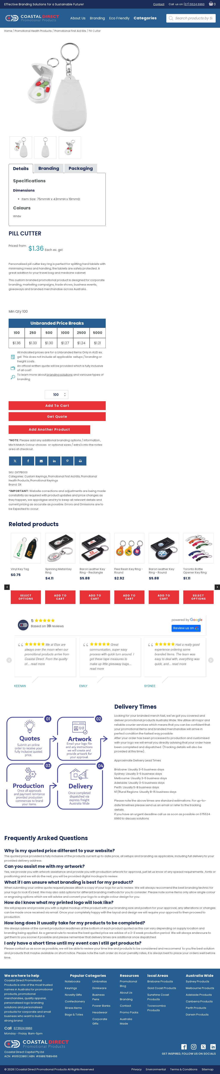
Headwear (99, 1012)
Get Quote (57, 416)
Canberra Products (199, 1001)
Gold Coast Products (161, 988)
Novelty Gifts (73, 995)
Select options (198, 597)
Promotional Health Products (33, 31)
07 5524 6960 (23, 1028)
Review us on (183, 628)
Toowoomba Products (156, 1008)
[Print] (80, 461)
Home (8, 31)
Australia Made (126, 1021)
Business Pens (98, 997)
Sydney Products (197, 981)
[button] (211, 4)
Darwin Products (197, 1015)
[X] (15, 461)
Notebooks (72, 981)
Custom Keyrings (35, 476)
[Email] (41, 461)
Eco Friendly (119, 18)
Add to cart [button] (95, 597)
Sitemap (208, 1069)
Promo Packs (129, 1012)
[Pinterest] (67, 461)
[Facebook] (28, 461)
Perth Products (196, 1008)
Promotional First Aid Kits (70, 31)
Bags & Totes (74, 1015)
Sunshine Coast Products (158, 997)
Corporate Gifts (99, 1021)
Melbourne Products (200, 988)
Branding (97, 18)
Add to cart (57, 405)
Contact (158, 4)
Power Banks (101, 1006)
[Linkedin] (54, 461)
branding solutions (60, 375)
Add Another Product (49, 429)
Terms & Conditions (183, 1069)
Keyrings (71, 988)
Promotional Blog (128, 983)
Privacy (136, 1069)
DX (19, 484)
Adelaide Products (199, 995)
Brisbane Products (160, 981)
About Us (78, 18)
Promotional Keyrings (44, 480)
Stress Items (73, 1008)
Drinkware (99, 988)
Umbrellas (99, 981)
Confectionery (75, 1001)
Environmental (156, 1069)
